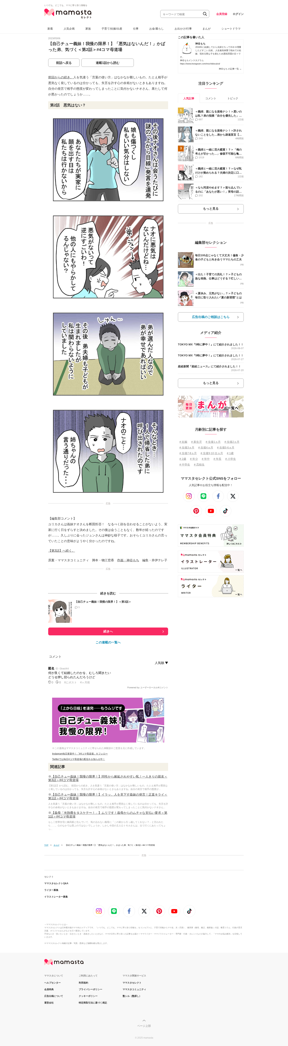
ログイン (238, 13)
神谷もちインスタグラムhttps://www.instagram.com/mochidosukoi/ (200, 62)
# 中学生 (184, 464)
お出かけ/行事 (183, 28)
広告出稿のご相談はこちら (211, 317)
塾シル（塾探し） (132, 996)
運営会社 (49, 1003)
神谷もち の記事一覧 (230, 69)
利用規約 (83, 983)
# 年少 (194, 458)
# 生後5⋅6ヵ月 (225, 447)
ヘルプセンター (52, 983)
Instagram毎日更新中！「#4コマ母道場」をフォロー (80, 753)
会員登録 (221, 13)
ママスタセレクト (132, 983)
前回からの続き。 (60, 77)
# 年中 (206, 458)
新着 (50, 28)
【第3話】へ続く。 (61, 550)
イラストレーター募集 (56, 896)
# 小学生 (230, 458)
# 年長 (217, 458)
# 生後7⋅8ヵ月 (188, 453)
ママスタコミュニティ (134, 989)
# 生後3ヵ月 (186, 447)
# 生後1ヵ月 (213, 441)
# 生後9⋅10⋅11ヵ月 (212, 453)
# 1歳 (230, 453)
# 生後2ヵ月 (232, 441)
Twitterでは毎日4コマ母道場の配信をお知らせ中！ (78, 759)
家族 (88, 28)
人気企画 (69, 28)
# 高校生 (199, 464)
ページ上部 (144, 1025)
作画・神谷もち (128, 560)
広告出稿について (53, 996)
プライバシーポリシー (90, 989)
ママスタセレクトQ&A (56, 883)
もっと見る (211, 208)
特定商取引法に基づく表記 (93, 1003)
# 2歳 (182, 458)
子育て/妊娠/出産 (111, 28)
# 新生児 (196, 441)
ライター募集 (51, 890)
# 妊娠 (183, 441)
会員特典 (49, 989)
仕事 (136, 28)
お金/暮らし (156, 28)
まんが (206, 28)
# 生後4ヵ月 (205, 447)
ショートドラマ (231, 28)
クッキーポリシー (88, 996)
